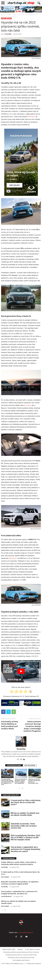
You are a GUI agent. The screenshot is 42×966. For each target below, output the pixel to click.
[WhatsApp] (13, 712)
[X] (8, 712)
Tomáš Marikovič (6, 896)
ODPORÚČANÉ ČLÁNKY (14, 765)
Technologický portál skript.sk (21, 960)
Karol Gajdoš (5, 877)
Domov (3, 14)
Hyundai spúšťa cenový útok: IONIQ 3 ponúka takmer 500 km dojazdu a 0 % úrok (7, 781)
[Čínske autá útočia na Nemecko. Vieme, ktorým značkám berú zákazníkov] (21, 773)
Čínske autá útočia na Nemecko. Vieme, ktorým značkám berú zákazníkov (21, 781)
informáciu (31, 116)
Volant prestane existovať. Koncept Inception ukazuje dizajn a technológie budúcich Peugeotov (32, 726)
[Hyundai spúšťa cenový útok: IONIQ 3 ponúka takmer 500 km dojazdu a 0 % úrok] (7, 773)
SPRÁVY (9, 14)
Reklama (20, 949)
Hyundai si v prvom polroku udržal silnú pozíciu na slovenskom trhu (34, 781)
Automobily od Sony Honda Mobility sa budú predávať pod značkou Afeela (9, 725)
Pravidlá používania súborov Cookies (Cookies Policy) (21, 955)
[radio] (12, 691)
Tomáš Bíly (8, 34)
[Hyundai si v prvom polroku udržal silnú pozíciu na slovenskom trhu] (34, 773)
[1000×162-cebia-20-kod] (21, 702)
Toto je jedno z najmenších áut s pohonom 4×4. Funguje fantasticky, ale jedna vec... (19, 892)
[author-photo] (21, 741)
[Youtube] (26, 937)
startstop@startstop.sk (25, 932)
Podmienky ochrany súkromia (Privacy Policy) (21, 957)
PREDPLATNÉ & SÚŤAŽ (8, 949)
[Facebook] (3, 712)
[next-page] (22, 788)
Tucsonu (28, 405)
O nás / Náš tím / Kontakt (32, 949)
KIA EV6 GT (13, 558)
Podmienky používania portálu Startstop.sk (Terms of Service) (21, 952)
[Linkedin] (24, 759)
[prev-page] (20, 788)
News (14, 14)
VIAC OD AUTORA (29, 765)
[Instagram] (21, 759)
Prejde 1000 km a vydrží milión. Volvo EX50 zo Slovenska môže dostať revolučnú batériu (18, 863)
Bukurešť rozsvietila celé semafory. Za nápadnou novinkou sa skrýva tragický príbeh (20, 883)
